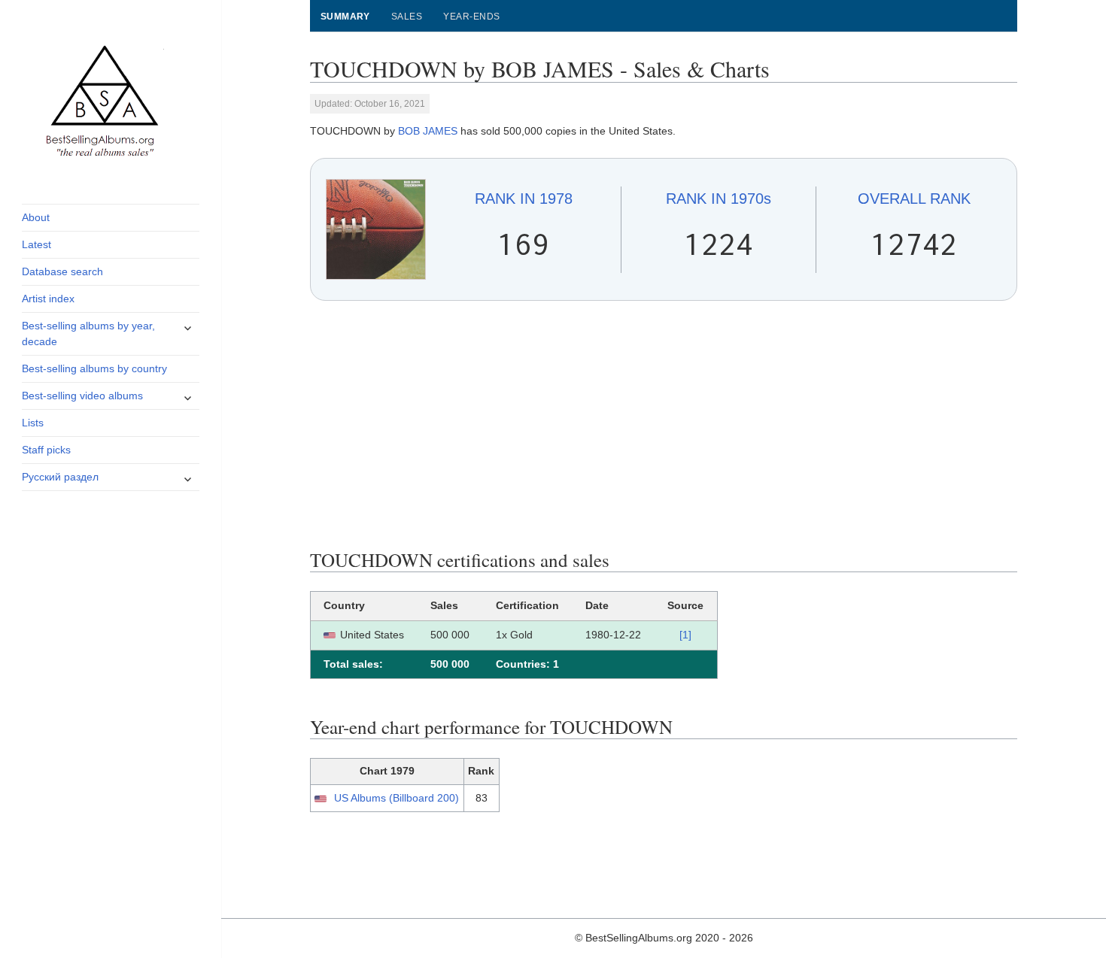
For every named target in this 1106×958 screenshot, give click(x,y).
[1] (685, 635)
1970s (718, 198)
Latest (36, 244)
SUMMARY (345, 16)
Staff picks (46, 450)
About (36, 217)
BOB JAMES (427, 131)
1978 (524, 198)
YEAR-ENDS (471, 16)
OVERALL (914, 198)
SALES (406, 16)
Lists (33, 423)
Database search (62, 271)
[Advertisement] (664, 425)
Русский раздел (60, 477)
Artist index (48, 299)
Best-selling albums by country (94, 368)
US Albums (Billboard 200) (396, 798)
